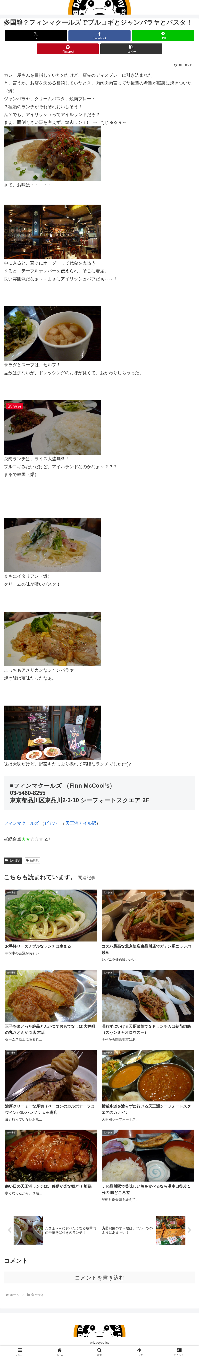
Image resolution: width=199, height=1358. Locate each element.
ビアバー (53, 823)
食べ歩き (15, 860)
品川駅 (34, 860)
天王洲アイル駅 (81, 823)
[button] (131, 48)
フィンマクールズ (21, 823)
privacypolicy (99, 1342)
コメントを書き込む (99, 1278)
